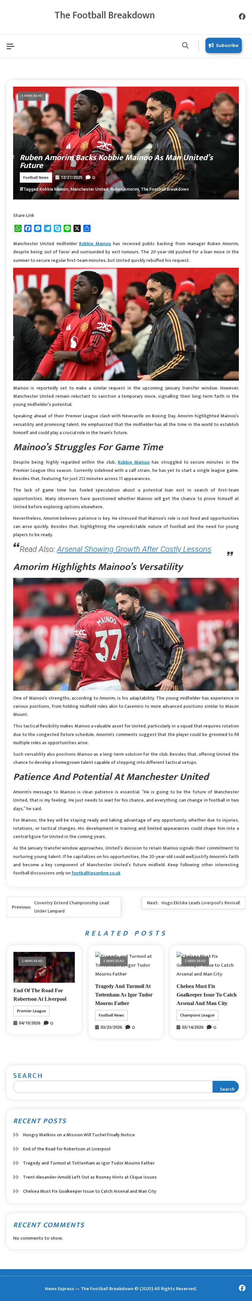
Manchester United (89, 189)
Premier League (31, 1011)
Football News (36, 177)
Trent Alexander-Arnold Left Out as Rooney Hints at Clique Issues (90, 1177)
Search (28, 1076)
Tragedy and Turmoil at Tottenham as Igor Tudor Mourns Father (124, 994)
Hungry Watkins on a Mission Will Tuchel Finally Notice (79, 1135)
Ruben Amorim (124, 189)
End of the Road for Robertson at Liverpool (66, 1149)
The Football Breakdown (104, 15)
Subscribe (227, 45)
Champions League (197, 1015)
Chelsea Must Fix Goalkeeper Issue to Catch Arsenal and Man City (207, 994)
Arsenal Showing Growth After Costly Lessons (134, 549)
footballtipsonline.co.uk (96, 873)
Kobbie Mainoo (54, 189)
